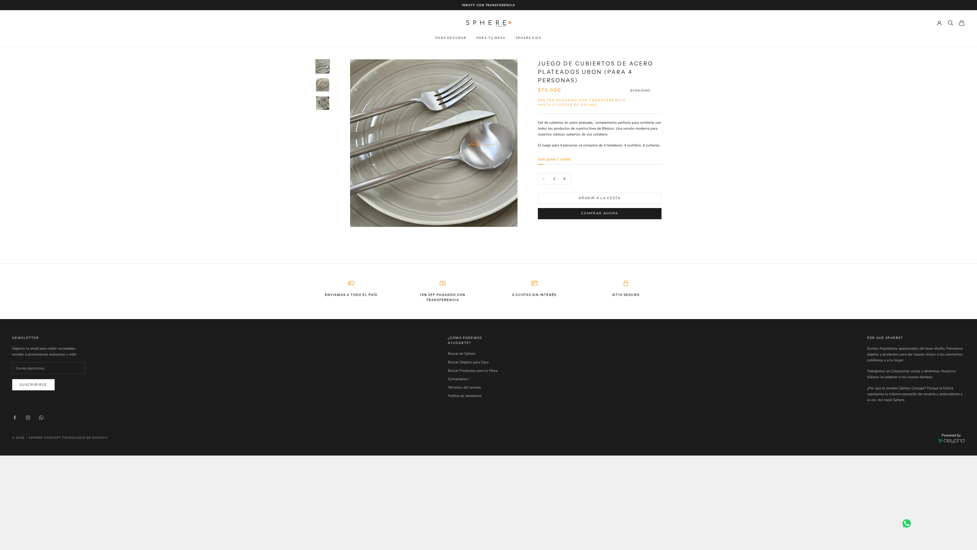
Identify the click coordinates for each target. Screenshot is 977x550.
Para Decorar (451, 38)
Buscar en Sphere (462, 353)
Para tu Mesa (491, 38)
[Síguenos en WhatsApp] (41, 417)
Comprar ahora (599, 213)
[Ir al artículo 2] (322, 85)
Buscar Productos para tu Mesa (472, 370)
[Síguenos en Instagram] (28, 417)
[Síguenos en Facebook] (14, 417)
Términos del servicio (464, 387)
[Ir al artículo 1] (322, 66)
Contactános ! (458, 379)
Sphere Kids (528, 38)
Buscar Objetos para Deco (468, 362)
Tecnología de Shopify (85, 437)
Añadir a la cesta (600, 198)
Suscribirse (33, 384)
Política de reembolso (465, 395)
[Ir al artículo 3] (322, 103)
